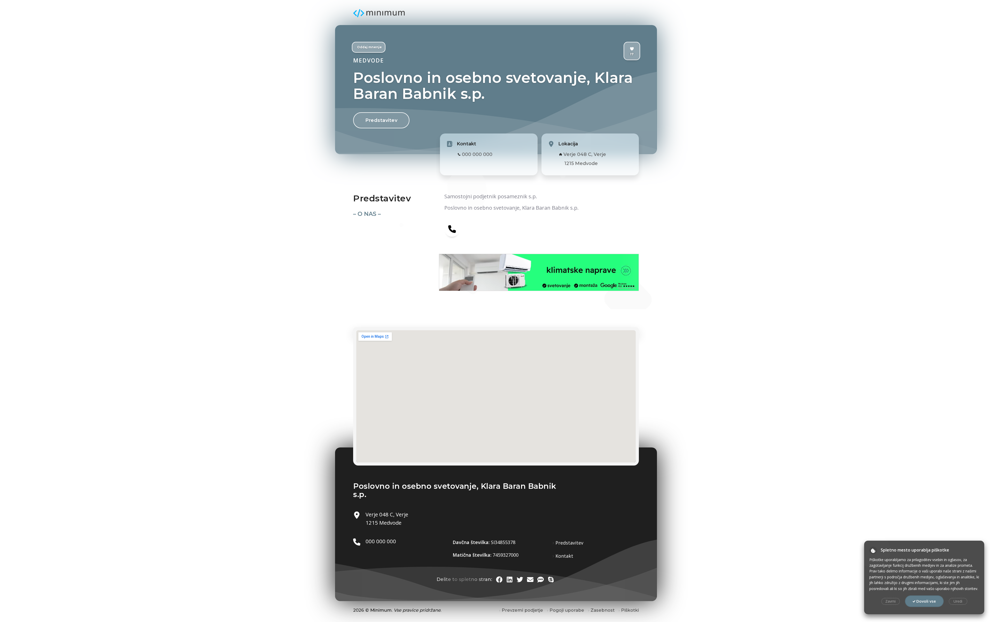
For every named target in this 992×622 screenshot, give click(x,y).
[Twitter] (519, 579)
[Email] (530, 579)
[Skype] (550, 579)
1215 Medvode (581, 163)
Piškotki (630, 610)
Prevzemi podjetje (522, 610)
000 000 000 (477, 154)
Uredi (958, 601)
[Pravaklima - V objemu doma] (489, 272)
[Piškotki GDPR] (873, 550)
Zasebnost (603, 610)
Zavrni (890, 601)
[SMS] (540, 579)
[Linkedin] (509, 579)
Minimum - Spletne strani (379, 13)
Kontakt (564, 556)
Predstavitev (381, 120)
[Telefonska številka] (452, 229)
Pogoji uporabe (566, 610)
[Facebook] (499, 579)
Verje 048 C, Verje (584, 154)
